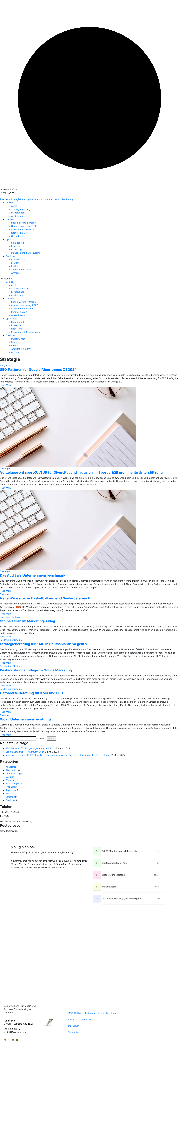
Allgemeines (12, 770)
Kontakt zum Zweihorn (79, 1019)
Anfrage (15, 272)
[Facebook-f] (9, 1040)
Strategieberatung (20, 209)
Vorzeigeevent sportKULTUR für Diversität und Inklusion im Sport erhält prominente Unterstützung (58, 755)
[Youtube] (13, 1040)
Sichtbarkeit (17, 242)
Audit (14, 206)
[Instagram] (5, 1040)
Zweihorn (10, 256)
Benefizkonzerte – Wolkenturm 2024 (25, 751)
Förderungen (17, 212)
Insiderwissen (18, 259)
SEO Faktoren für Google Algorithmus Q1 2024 (30, 748)
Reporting (16, 249)
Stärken (15, 262)
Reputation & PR (19, 232)
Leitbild (15, 266)
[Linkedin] (17, 1040)
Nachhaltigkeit (13, 783)
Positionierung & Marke (23, 222)
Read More (5, 385)
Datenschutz (74, 1032)
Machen (10, 219)
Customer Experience (22, 229)
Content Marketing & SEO (24, 226)
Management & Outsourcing (26, 252)
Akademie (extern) (21, 269)
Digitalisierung (13, 773)
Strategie (10, 365)
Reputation (5, 666)
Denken (10, 202)
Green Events (18, 236)
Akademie (11, 766)
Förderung (5, 639)
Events (9, 776)
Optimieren (11, 239)
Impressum (73, 1025)
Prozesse (16, 246)
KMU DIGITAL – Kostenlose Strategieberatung (92, 1013)
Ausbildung (17, 216)
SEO (2, 365)
